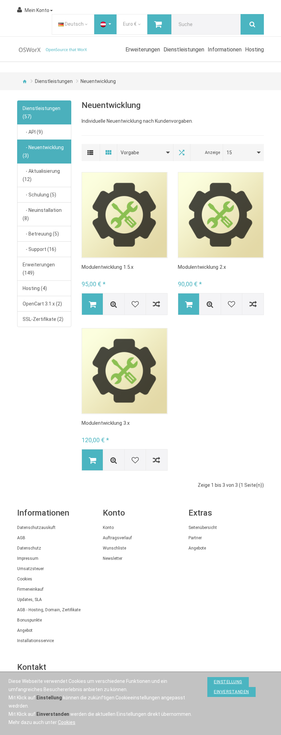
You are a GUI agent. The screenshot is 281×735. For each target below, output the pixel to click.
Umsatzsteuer (30, 568)
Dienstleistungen (54, 81)
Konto (108, 527)
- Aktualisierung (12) (41, 175)
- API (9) (33, 132)
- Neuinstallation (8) (42, 214)
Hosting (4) (35, 288)
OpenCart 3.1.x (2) (42, 303)
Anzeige (212, 152)
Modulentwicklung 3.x (106, 423)
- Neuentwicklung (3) (43, 151)
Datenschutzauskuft (36, 527)
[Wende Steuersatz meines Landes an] (105, 24)
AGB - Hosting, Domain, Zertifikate (49, 609)
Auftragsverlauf (117, 537)
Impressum (27, 558)
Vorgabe (130, 152)
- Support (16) (39, 249)
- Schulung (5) (39, 194)
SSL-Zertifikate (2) (43, 319)
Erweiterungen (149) (39, 269)
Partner (195, 537)
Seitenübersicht (202, 527)
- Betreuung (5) (41, 234)
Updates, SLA (29, 599)
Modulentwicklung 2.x (202, 267)
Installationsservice (35, 640)
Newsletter (112, 558)
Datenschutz (29, 548)
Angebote (197, 548)
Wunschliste (114, 548)
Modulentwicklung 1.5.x (107, 267)
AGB (21, 537)
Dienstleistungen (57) (41, 112)
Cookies (24, 579)
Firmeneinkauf (30, 589)
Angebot (25, 630)
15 (229, 152)
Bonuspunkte (29, 620)
